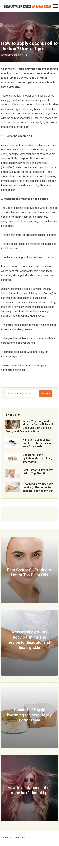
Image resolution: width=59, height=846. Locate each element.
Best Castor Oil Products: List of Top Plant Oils (38, 472)
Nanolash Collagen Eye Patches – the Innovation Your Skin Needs (37, 443)
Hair (26, 55)
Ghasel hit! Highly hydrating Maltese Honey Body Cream (38, 458)
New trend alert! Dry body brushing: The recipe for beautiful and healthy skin (38, 487)
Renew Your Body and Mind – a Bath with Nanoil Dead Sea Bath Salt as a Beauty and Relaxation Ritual (29, 426)
